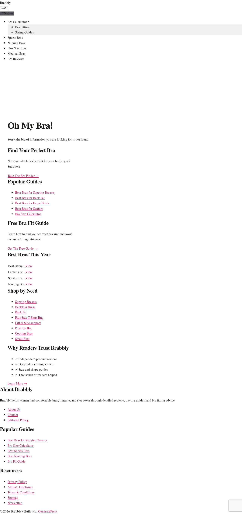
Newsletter (15, 503)
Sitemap (13, 497)
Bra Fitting (22, 27)
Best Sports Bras (18, 451)
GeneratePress (47, 511)
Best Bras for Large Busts (32, 203)
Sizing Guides (24, 32)
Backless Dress (25, 307)
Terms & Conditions (21, 492)
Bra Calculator (17, 21)
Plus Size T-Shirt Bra (29, 317)
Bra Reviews (16, 59)
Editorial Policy (18, 420)
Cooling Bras (24, 333)
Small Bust (22, 338)
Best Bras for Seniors (29, 208)
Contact (13, 414)
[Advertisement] (121, 91)
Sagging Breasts (26, 301)
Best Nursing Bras (20, 456)
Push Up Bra (23, 328)
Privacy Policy (17, 481)
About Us (14, 409)
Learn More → (17, 383)
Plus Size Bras (17, 48)
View (28, 266)
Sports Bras (15, 37)
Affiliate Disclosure (20, 487)
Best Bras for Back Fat (30, 198)
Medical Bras (16, 53)
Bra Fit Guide (17, 461)
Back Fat (21, 312)
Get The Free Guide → (23, 248)
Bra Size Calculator (28, 214)
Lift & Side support (28, 323)
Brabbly (5, 2)
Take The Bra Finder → (23, 175)
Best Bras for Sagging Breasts (35, 192)
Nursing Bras (16, 43)
